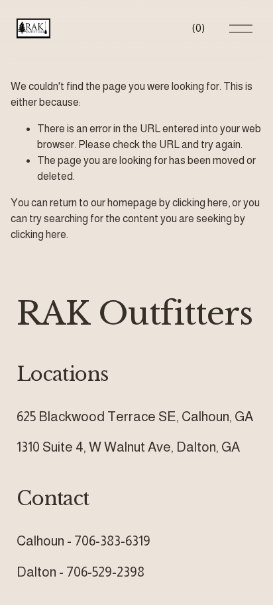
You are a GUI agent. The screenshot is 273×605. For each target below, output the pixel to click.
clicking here (200, 202)
